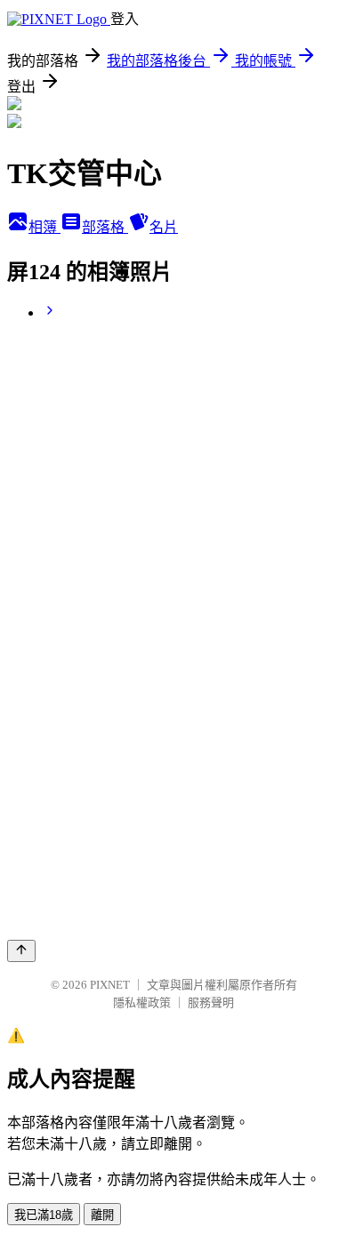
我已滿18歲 (43, 1215)
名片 (163, 227)
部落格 (105, 227)
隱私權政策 (142, 1002)
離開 (102, 1215)
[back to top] (21, 951)
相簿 (44, 227)
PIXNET (110, 984)
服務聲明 (211, 1002)
